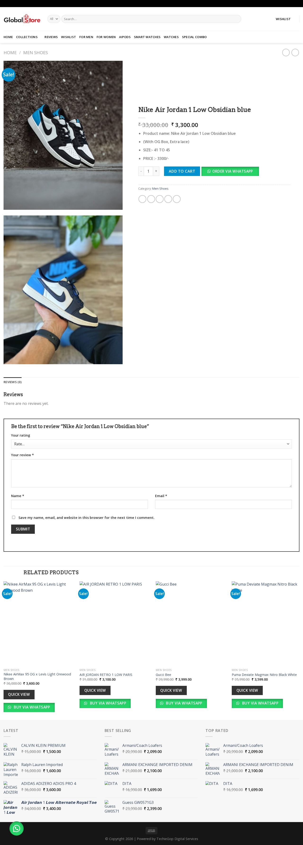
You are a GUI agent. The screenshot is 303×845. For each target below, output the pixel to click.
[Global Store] (22, 19)
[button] (232, 172)
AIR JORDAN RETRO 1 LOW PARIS (106, 675)
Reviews (51, 37)
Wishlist (68, 37)
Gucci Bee (164, 675)
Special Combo (194, 37)
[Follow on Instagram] (297, 3)
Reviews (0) (13, 382)
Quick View (19, 694)
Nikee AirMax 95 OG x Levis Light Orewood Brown (37, 676)
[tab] (13, 382)
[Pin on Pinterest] (168, 199)
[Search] (237, 19)
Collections (27, 37)
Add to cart (182, 171)
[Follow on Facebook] (292, 3)
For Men (86, 37)
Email (161, 496)
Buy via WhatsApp (31, 707)
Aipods (125, 37)
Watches (171, 37)
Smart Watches (147, 37)
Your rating (20, 435)
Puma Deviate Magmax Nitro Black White (265, 675)
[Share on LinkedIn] (177, 199)
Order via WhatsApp (232, 171)
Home (8, 37)
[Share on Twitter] (151, 199)
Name (17, 496)
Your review (22, 455)
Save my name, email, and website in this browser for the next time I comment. (86, 517)
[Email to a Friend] (160, 199)
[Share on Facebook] (143, 199)
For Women (106, 37)
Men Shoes (35, 52)
